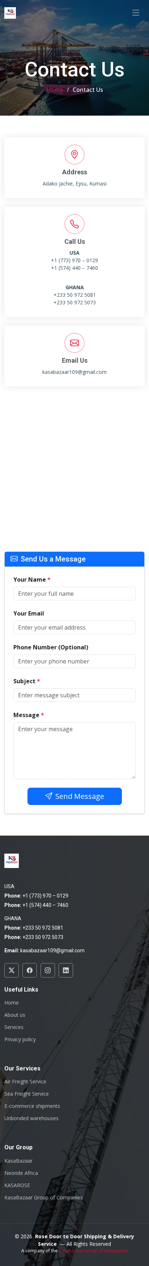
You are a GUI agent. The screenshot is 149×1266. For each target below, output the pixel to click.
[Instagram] (48, 970)
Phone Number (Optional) (50, 647)
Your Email (28, 613)
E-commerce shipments (32, 1106)
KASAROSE (17, 1185)
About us (14, 1014)
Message (28, 715)
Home (54, 90)
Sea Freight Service (26, 1093)
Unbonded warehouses (31, 1118)
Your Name (32, 579)
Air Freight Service (25, 1081)
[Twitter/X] (11, 970)
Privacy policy (20, 1039)
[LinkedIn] (66, 970)
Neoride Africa (21, 1173)
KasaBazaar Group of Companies (43, 1197)
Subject (26, 681)
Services (14, 1027)
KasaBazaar (18, 1160)
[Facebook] (29, 970)
